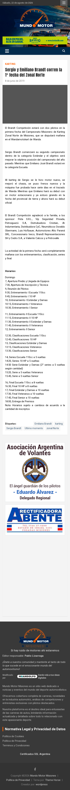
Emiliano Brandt (43, 423)
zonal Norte (53, 428)
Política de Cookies (13, 736)
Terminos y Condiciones (16, 745)
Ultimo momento (34, 428)
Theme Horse (52, 780)
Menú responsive (63, 3)
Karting (10, 64)
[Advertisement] (35, 574)
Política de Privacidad (14, 740)
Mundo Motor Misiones (43, 775)
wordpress (42, 784)
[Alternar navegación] (7, 51)
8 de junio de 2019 (14, 81)
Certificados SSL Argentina (35, 754)
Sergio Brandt (13, 428)
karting (59, 423)
